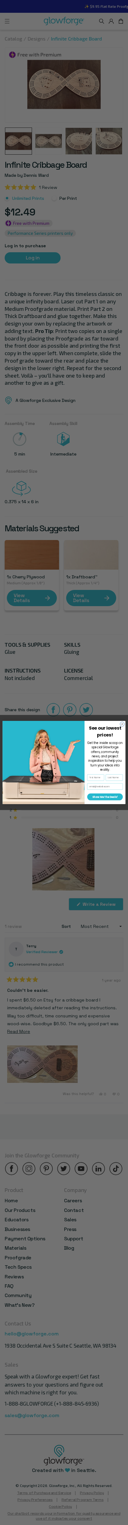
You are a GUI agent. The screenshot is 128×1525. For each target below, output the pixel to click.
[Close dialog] (122, 724)
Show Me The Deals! (105, 797)
